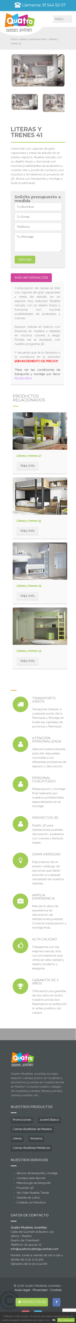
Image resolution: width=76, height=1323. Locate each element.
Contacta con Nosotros (31, 1202)
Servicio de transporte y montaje (37, 1173)
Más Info (27, 466)
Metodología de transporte (33, 1183)
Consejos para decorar (31, 1178)
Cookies (55, 1290)
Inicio (14, 39)
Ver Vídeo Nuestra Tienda (33, 1192)
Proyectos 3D (25, 1187)
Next (59, 70)
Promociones (22, 1119)
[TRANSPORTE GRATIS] (20, 704)
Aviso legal (22, 1290)
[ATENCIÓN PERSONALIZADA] (20, 744)
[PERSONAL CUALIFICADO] (20, 784)
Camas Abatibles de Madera (32, 1129)
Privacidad (40, 1290)
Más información (66, 1320)
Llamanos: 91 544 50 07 (43, 5)
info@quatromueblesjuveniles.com (34, 1249)
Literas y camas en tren (32, 39)
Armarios (36, 1138)
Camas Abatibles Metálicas (31, 1148)
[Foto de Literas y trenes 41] (38, 70)
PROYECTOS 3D (33, 1302)
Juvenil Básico (49, 1119)
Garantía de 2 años (28, 1197)
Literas (17, 1138)
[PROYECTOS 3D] (20, 824)
